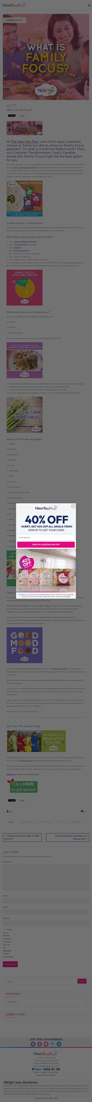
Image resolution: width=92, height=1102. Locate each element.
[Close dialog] (73, 506)
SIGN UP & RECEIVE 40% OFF (46, 545)
